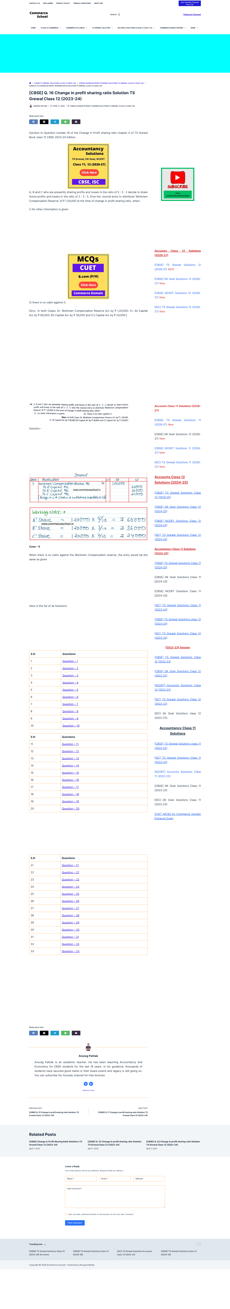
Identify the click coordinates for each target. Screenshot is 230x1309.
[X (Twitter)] (44, 121)
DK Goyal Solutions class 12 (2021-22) (135, 28)
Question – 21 (70, 865)
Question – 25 (70, 893)
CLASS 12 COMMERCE (49, 28)
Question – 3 (70, 675)
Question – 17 (70, 787)
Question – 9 (70, 718)
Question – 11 (70, 744)
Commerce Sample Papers (171, 28)
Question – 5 (70, 689)
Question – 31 (70, 936)
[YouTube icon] (91, 1084)
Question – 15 (70, 772)
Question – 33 (70, 951)
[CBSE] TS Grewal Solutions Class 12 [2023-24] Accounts (47, 1253)
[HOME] (30, 83)
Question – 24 (70, 886)
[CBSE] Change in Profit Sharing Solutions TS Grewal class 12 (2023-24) (102, 106)
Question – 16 (70, 779)
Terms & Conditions (82, 3)
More (193, 28)
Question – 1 (70, 661)
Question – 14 (70, 765)
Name (70, 1178)
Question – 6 (70, 697)
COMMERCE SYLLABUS (75, 28)
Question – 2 (70, 668)
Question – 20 (70, 808)
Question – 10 (71, 725)
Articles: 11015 (88, 1090)
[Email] (76, 121)
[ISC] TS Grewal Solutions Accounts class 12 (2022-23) (134, 1253)
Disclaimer (48, 3)
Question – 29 (70, 922)
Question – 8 (70, 711)
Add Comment (74, 1188)
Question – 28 (70, 915)
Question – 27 (70, 908)
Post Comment (75, 1223)
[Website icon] (86, 1084)
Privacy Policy (63, 3)
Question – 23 (70, 879)
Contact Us (34, 3)
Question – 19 (70, 801)
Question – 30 (70, 929)
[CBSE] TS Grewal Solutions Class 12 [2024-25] (178, 1253)
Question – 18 (70, 794)
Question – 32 (70, 944)
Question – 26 (70, 901)
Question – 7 (70, 704)
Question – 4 (70, 682)
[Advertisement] (115, 52)
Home (33, 28)
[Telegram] (54, 121)
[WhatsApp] (65, 121)
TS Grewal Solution (101, 28)
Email (104, 1178)
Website (139, 1178)
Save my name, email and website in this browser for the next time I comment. (101, 1214)
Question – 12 (70, 751)
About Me (98, 3)
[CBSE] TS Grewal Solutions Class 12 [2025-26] (91, 1253)
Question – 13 (70, 758)
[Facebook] (33, 121)
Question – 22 (70, 872)
